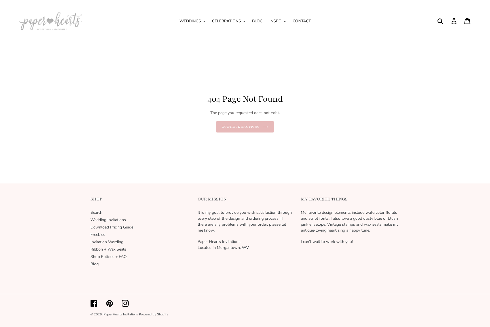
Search (96, 212)
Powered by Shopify (153, 314)
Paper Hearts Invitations (121, 314)
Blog (94, 264)
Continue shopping (240, 127)
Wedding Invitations (108, 220)
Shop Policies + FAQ (108, 256)
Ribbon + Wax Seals (108, 249)
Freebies (97, 234)
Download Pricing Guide (111, 227)
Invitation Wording (106, 242)
